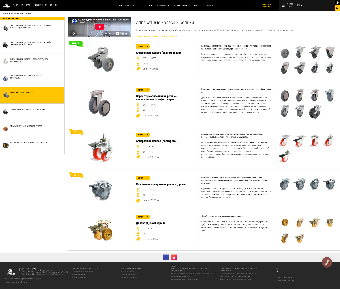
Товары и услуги (124, 5)
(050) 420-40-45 (51, 5)
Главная (5, 13)
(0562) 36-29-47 (38, 5)
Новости (210, 5)
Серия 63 (142, 135)
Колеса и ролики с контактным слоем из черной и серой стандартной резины (190, 270)
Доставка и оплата (181, 5)
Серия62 (147, 36)
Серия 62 (142, 90)
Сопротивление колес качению (82, 272)
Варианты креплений (127, 274)
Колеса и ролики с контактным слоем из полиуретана (238, 274)
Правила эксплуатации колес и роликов (85, 269)
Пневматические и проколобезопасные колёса (236, 279)
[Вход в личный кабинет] (337, 2)
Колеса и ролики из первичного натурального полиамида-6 (191, 274)
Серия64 (164, 36)
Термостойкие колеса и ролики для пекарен (235, 276)
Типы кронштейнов (78, 274)
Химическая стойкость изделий (131, 269)
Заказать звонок (266, 5)
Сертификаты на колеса (128, 277)
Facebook (166, 257)
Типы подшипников (127, 272)
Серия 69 (142, 217)
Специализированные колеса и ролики (184, 279)
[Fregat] (6, 5)
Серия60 (139, 36)
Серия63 (155, 36)
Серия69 (172, 36)
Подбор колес (144, 5)
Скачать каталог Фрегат (284, 277)
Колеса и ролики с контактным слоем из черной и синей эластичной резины (239, 270)
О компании (161, 5)
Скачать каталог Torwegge (285, 281)
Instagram (174, 257)
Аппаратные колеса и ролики (181, 276)
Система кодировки (79, 277)
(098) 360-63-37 (22, 5)
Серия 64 (142, 178)
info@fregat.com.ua (56, 274)
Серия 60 (142, 47)
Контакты (197, 5)
